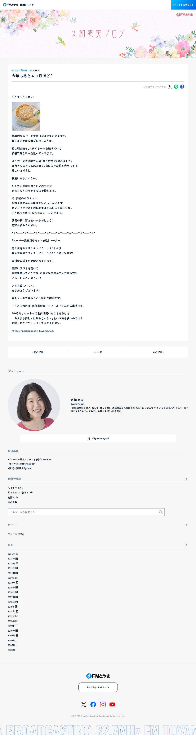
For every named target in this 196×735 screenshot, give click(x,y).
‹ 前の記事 (38, 352)
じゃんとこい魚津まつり (20, 492)
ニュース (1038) (16, 533)
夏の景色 (12, 502)
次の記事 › (158, 352)
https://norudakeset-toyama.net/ (33, 331)
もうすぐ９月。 (15, 487)
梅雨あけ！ (13, 497)
